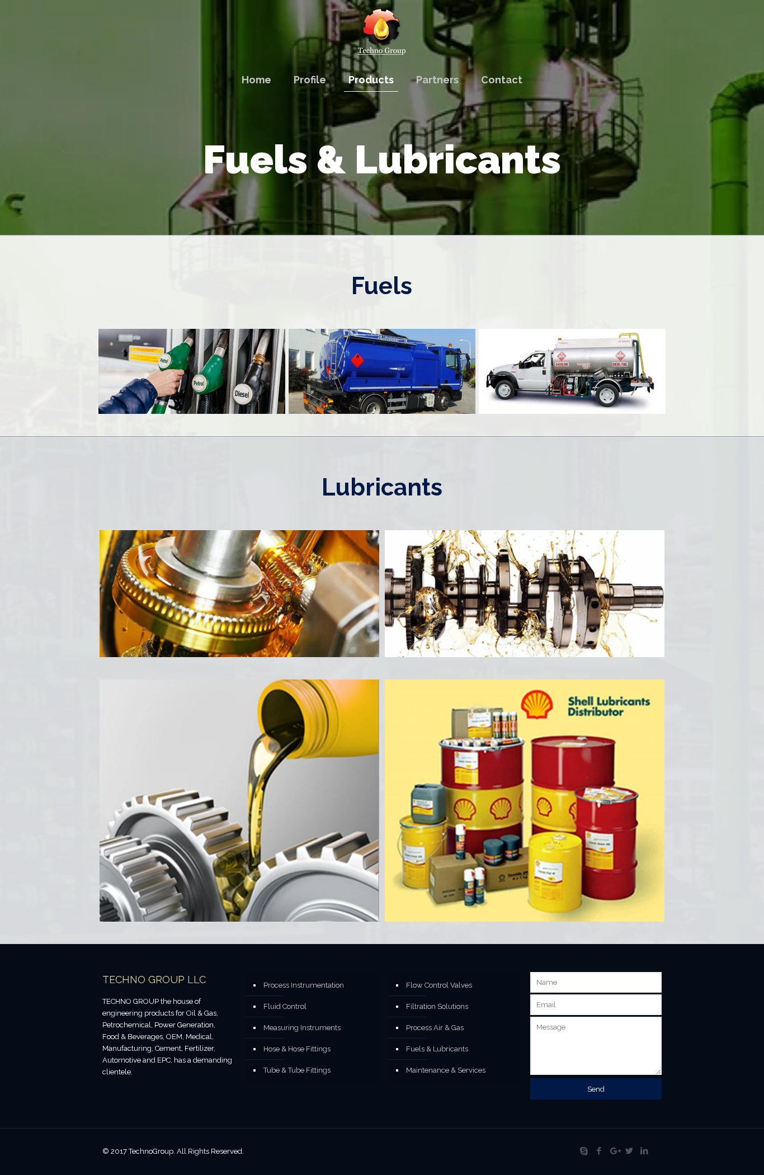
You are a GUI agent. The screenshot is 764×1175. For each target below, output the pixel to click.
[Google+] (614, 1151)
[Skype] (584, 1151)
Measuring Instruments (302, 1027)
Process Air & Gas (435, 1027)
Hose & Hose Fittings (297, 1049)
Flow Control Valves (439, 985)
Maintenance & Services (445, 1070)
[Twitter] (629, 1151)
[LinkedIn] (644, 1151)
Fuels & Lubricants (437, 1049)
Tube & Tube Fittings (297, 1070)
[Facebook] (599, 1151)
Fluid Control (284, 1006)
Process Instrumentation (303, 985)
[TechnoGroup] (381, 31)
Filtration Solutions (437, 1006)
